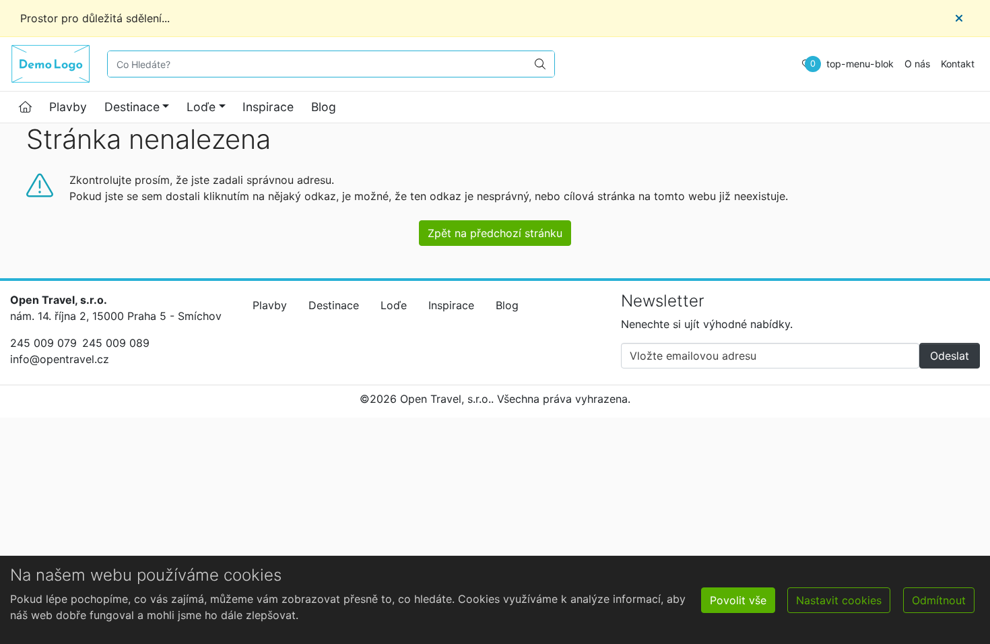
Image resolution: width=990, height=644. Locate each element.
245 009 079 (43, 343)
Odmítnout (939, 600)
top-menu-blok (860, 63)
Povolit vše (738, 600)
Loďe (201, 107)
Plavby (68, 107)
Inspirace (268, 107)
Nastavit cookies (839, 600)
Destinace (132, 107)
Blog (323, 107)
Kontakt (958, 63)
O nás (917, 63)
